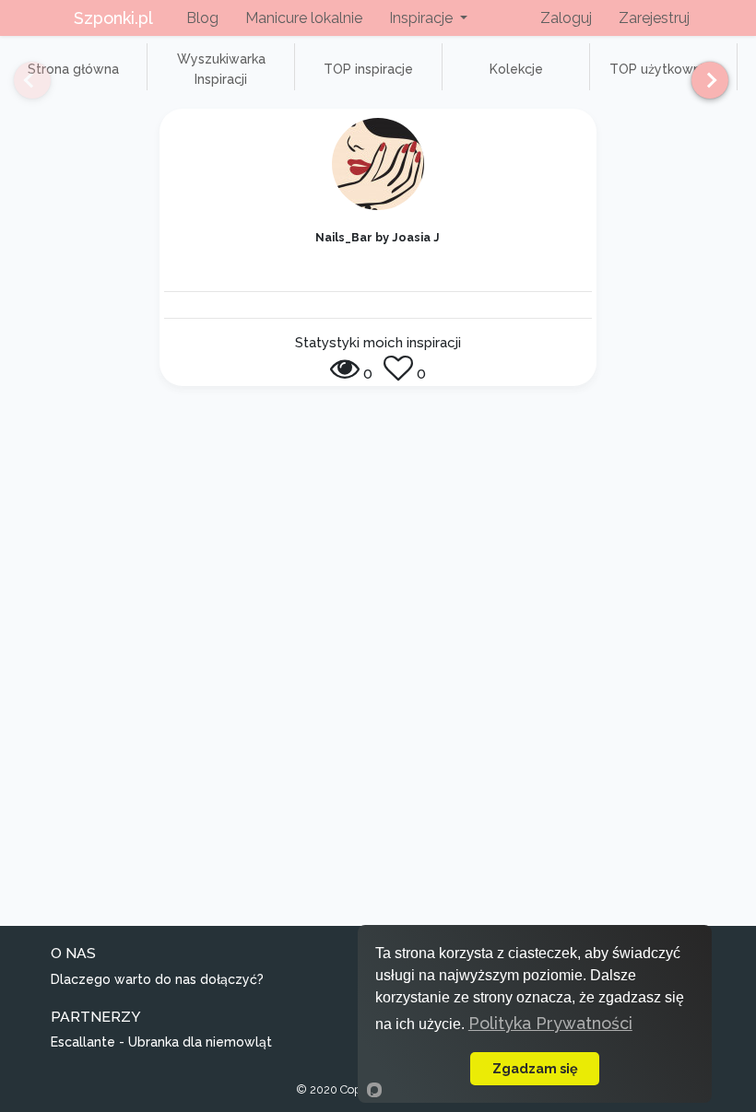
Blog (202, 18)
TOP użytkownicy (663, 69)
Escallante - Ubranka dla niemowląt (161, 1042)
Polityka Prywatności (550, 1023)
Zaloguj (566, 18)
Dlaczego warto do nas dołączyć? (157, 979)
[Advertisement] (378, 546)
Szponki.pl (113, 18)
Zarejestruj (654, 18)
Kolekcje (516, 69)
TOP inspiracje (368, 69)
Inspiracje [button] (422, 18)
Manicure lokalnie (303, 18)
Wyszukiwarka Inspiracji (221, 69)
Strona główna (73, 69)
